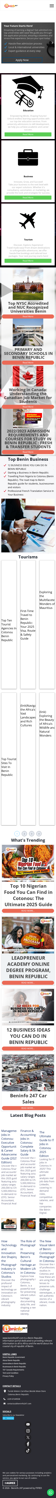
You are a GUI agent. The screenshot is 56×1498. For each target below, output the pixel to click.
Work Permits (10, 1128)
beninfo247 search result (8, 586)
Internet (41, 1128)
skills (50, 1129)
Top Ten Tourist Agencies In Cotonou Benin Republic (9, 630)
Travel (23, 606)
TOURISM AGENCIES (25, 602)
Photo (5, 1126)
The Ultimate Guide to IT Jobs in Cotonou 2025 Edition (46, 1144)
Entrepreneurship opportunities (10, 602)
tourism (5, 616)
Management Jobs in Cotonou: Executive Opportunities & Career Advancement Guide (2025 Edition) (10, 1146)
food (3, 739)
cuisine (5, 720)
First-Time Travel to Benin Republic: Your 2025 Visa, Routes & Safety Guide (28, 624)
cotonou (5, 590)
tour (12, 613)
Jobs (3, 606)
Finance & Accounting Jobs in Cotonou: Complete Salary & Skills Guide (29, 1142)
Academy (25, 565)
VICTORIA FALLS (44, 577)
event (4, 732)
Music (12, 739)
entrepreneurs (9, 597)
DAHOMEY (7, 726)
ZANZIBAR (44, 587)
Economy (6, 594)
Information (7, 562)
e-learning (12, 1125)
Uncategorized (47, 707)
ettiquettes (7, 729)
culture (5, 723)
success (4, 1128)
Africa (15, 578)
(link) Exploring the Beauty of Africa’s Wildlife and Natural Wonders (47, 723)
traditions (6, 751)
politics (7, 742)
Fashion (5, 735)
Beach (4, 717)
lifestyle (5, 565)
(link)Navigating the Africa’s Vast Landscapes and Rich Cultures (30, 715)
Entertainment (4, 1232)
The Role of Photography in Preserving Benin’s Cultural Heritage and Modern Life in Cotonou (29, 1257)
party (11, 606)
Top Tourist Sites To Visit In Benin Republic (8, 767)
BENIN (4, 581)
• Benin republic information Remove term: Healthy (10, 572)
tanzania (44, 562)
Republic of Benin (7, 611)
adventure (8, 710)
